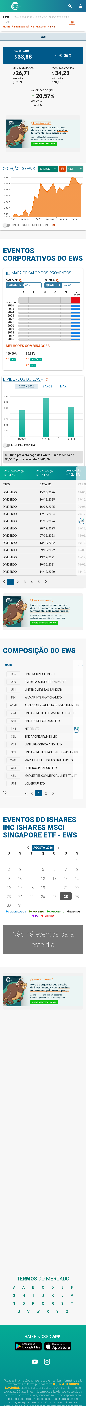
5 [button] (39, 582)
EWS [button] (43, 36)
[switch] (43, 225)
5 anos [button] (47, 386)
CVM (61, 1384)
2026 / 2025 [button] (26, 386)
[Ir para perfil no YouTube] (35, 1365)
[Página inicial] (16, 6)
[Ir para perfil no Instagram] (47, 1365)
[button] (5, 6)
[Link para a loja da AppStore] (57, 1347)
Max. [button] (63, 386)
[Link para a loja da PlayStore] (29, 1347)
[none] (43, 134)
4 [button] (32, 582)
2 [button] (18, 582)
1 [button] (11, 582)
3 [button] (25, 582)
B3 (54, 1384)
